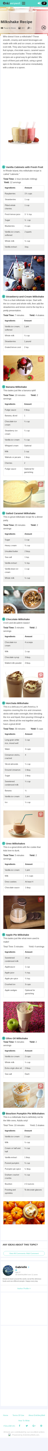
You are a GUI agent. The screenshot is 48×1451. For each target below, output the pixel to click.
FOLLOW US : (10, 1426)
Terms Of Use (18, 1415)
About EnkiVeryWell (37, 1415)
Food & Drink (10, 28)
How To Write (24, 1421)
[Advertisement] (24, 94)
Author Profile (23, 1288)
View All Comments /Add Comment (24, 1253)
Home (5, 1415)
